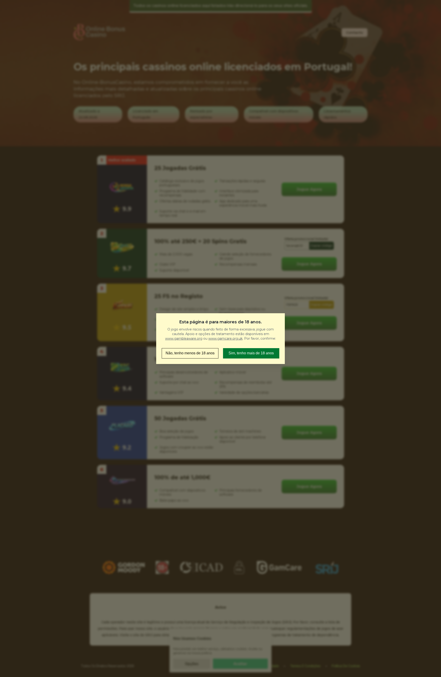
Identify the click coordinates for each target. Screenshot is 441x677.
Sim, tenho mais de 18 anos (251, 353)
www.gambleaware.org (183, 338)
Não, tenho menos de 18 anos (190, 353)
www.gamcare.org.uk (225, 338)
